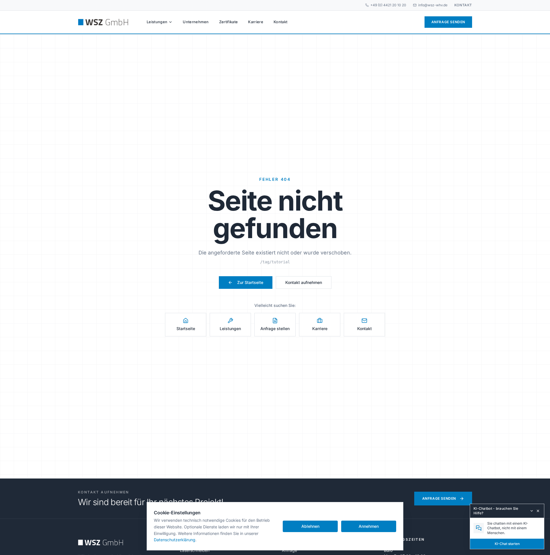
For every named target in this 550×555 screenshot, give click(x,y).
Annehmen (369, 526)
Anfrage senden (448, 22)
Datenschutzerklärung (174, 539)
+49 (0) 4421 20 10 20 (388, 5)
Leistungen (157, 21)
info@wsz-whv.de (432, 5)
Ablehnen (310, 526)
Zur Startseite (250, 282)
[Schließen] (538, 510)
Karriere (255, 21)
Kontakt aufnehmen (303, 282)
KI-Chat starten (507, 544)
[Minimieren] (531, 510)
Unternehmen (196, 21)
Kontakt (463, 5)
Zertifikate (228, 21)
